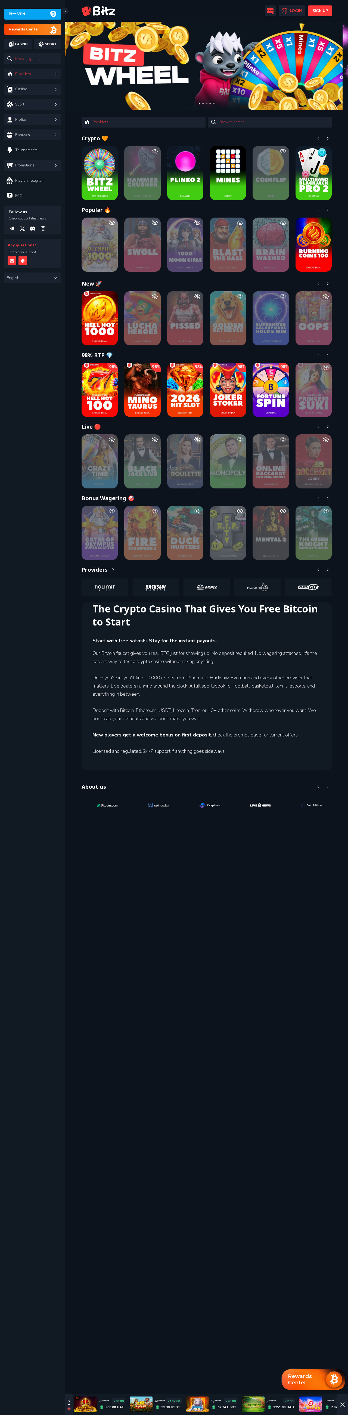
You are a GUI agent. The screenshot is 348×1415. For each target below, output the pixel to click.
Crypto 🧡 (95, 138)
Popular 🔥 (96, 209)
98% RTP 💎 (97, 355)
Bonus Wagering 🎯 (108, 498)
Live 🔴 (91, 426)
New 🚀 (92, 283)
